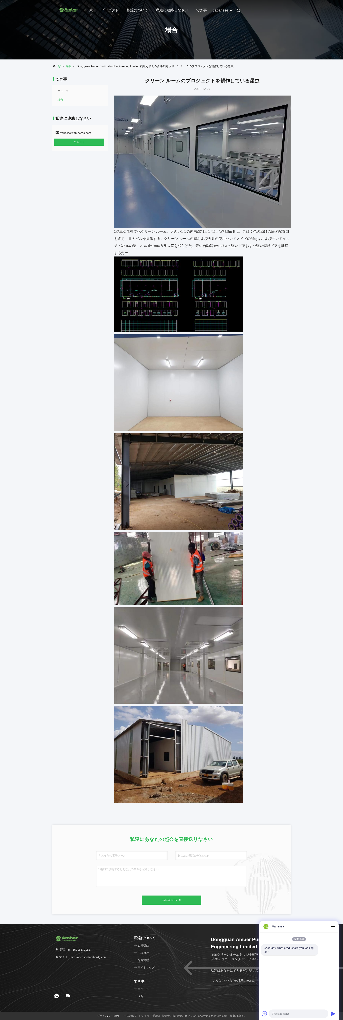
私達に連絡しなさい (172, 10)
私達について (137, 10)
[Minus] (333, 926)
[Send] (333, 1013)
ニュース (63, 91)
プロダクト (110, 10)
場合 (68, 66)
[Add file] (264, 1013)
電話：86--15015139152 (74, 949)
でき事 (201, 10)
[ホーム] (68, 9)
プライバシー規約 (108, 1015)
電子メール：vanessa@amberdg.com (82, 957)
